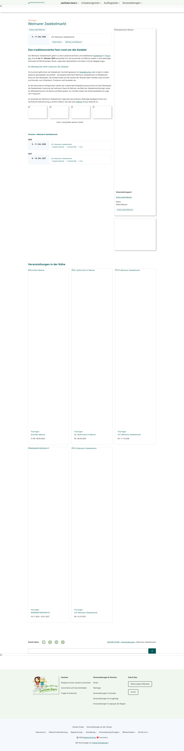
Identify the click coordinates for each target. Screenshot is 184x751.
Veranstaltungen (128, 642)
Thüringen (32, 20)
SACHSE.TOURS (113, 642)
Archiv (133, 692)
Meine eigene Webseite (140, 684)
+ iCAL (80, 147)
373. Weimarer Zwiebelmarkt (62, 37)
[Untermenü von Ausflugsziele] (119, 3)
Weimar (79, 102)
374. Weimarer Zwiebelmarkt (61, 158)
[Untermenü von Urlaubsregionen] (100, 3)
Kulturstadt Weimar (124, 197)
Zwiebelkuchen (85, 72)
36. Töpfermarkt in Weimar (85, 435)
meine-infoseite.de (99, 743)
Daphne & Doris (89, 737)
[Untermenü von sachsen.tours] (78, 3)
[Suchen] (152, 651)
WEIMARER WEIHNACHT (40, 613)
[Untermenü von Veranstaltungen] (141, 3)
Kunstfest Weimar (38, 435)
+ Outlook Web (71, 147)
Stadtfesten (98, 56)
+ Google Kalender (57, 147)
